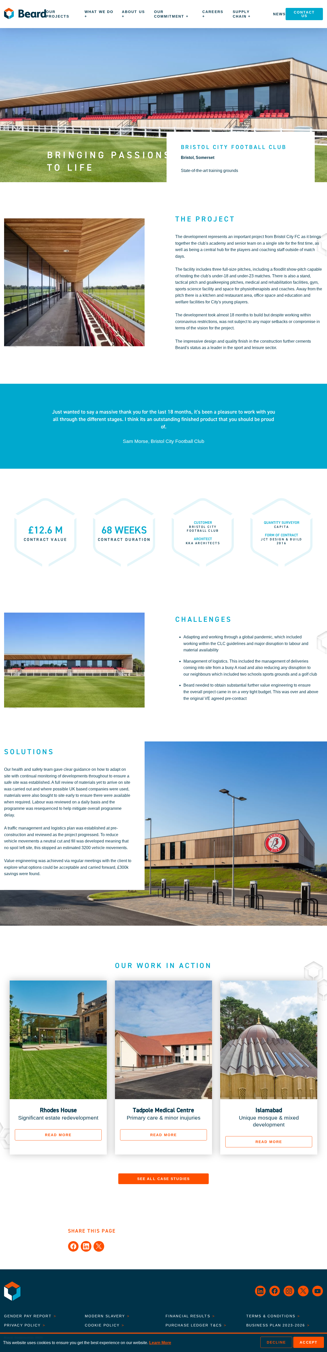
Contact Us (304, 14)
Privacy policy (24, 1325)
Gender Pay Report (30, 1316)
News (279, 14)
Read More (58, 1135)
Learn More (160, 1343)
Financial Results (190, 1316)
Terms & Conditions (273, 1316)
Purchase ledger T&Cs (196, 1325)
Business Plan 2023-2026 (278, 1325)
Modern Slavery (107, 1316)
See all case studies (163, 1179)
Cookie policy (104, 1325)
